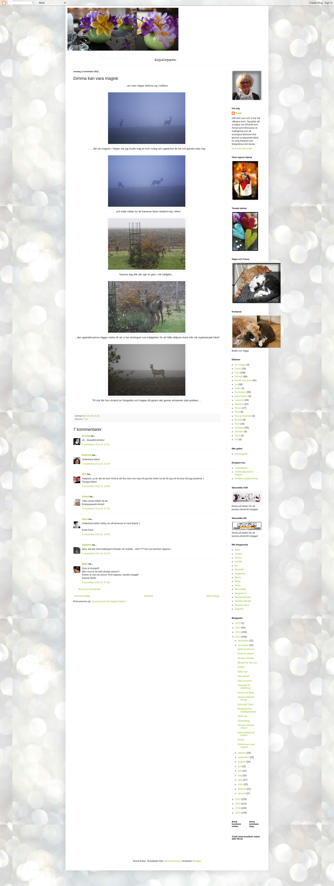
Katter (238, 388)
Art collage (240, 364)
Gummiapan (241, 468)
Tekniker (239, 431)
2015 (238, 623)
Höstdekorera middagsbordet (247, 710)
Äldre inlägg (212, 596)
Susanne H (240, 593)
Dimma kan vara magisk (246, 745)
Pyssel (238, 408)
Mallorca (239, 404)
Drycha (86, 435)
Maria (238, 577)
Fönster (239, 376)
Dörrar (241, 739)
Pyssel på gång (246, 692)
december (243, 640)
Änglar (241, 667)
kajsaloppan (241, 453)
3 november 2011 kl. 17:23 (96, 508)
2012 (238, 632)
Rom (237, 424)
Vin (236, 439)
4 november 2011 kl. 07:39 (96, 582)
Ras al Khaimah (243, 416)
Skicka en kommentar (89, 589)
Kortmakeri (240, 392)
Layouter (239, 400)
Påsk (237, 412)
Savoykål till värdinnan (244, 686)
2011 (238, 636)
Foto (86, 419)
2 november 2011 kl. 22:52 (96, 444)
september (244, 757)
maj (240, 775)
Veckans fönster (243, 601)
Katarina (86, 455)
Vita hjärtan (244, 676)
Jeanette (239, 569)
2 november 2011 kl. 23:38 (96, 464)
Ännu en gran (245, 680)
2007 (238, 812)
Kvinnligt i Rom (245, 704)
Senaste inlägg (82, 596)
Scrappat (239, 427)
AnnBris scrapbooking (246, 478)
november (243, 645)
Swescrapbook (242, 597)
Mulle (85, 564)
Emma (238, 557)
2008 (238, 808)
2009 (238, 803)
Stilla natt (242, 671)
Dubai (238, 368)
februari (242, 789)
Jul (236, 384)
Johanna (86, 544)
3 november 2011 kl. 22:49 (96, 553)
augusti (242, 761)
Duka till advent (246, 653)
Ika (236, 565)
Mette (237, 581)
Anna (237, 549)
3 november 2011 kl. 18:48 (96, 534)
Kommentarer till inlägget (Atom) (108, 601)
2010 (238, 799)
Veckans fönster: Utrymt (246, 726)
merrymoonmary (172, 861)
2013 (238, 627)
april (240, 780)
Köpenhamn (241, 396)
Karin (239, 113)
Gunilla (238, 561)
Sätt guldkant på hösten (246, 734)
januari (242, 793)
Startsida (148, 596)
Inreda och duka (243, 380)
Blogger (197, 861)
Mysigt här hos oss (247, 662)
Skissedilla (240, 589)
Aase (85, 519)
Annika (238, 554)
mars (241, 784)
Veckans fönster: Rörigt (246, 698)
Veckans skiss (242, 605)
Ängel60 (239, 609)
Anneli (85, 496)
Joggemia (240, 573)
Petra (237, 585)
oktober (242, 753)
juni (240, 771)
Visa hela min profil (242, 148)
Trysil (237, 435)
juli (240, 766)
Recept (238, 419)
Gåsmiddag (244, 720)
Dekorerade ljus (246, 649)
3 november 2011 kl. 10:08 (96, 486)
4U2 (84, 474)
